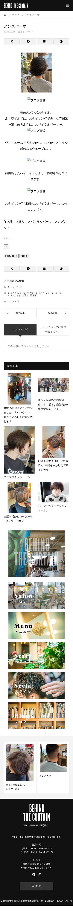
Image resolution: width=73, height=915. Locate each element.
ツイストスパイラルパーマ (40, 293)
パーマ (29, 31)
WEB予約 (36, 886)
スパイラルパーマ (16, 293)
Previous (11, 255)
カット (21, 31)
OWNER (19, 281)
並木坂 (33, 295)
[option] (20, 767)
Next (24, 255)
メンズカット (14, 295)
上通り (25, 295)
